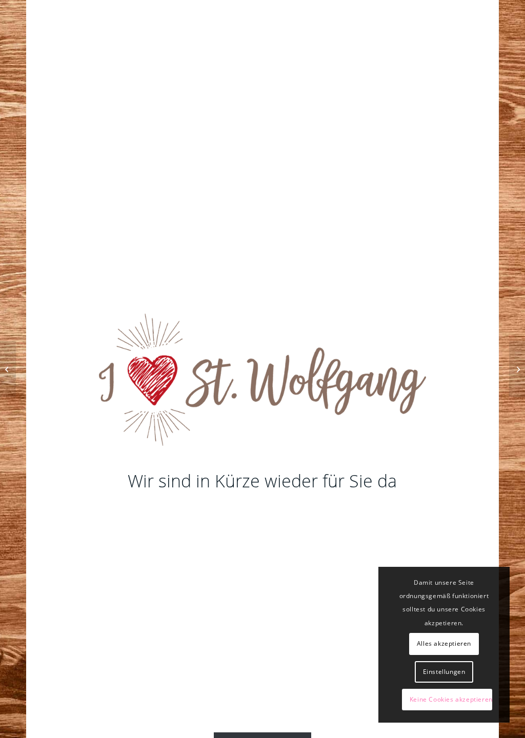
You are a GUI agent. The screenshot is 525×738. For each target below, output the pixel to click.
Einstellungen (444, 671)
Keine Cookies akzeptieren (451, 699)
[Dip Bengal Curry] (517, 369)
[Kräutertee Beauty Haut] (8, 369)
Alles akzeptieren (444, 643)
